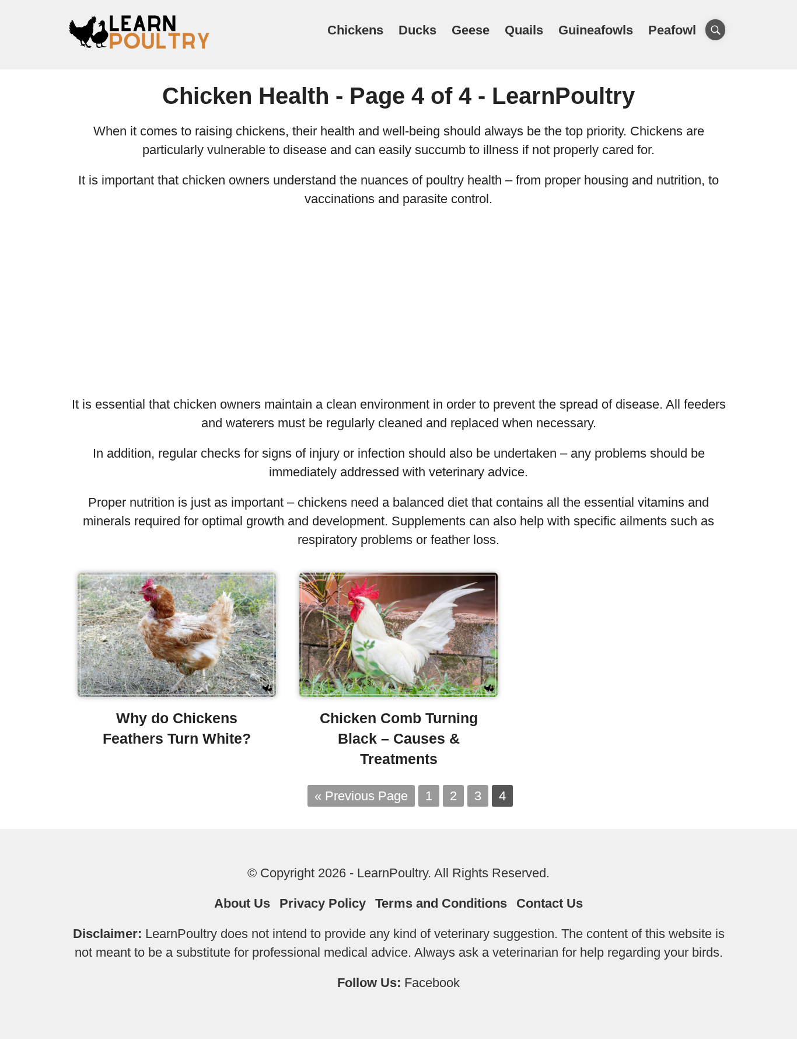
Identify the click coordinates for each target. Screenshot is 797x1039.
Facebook (432, 982)
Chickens (355, 30)
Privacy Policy (322, 903)
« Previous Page (361, 796)
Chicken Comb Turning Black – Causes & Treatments (399, 738)
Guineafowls (595, 30)
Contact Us (549, 903)
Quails (524, 30)
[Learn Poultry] (139, 48)
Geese (471, 30)
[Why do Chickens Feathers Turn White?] (177, 692)
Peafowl (672, 30)
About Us (242, 903)
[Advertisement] (398, 301)
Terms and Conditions (441, 903)
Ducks (417, 30)
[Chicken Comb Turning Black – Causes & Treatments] (398, 692)
